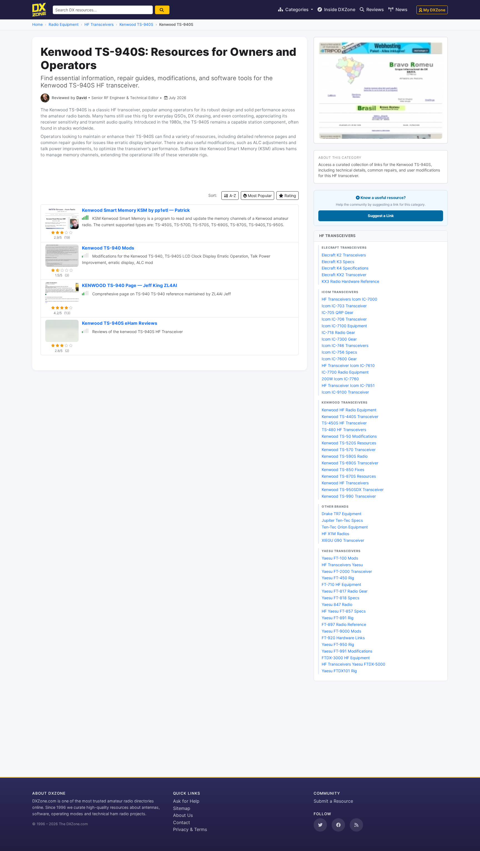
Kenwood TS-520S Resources (349, 442)
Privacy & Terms (190, 829)
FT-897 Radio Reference (344, 624)
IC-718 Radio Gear (338, 332)
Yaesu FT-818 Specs (340, 597)
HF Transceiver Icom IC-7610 (348, 365)
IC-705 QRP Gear (337, 312)
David (81, 97)
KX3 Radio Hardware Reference (350, 281)
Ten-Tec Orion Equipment (345, 527)
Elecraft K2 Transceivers (344, 255)
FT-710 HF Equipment (341, 584)
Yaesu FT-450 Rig (338, 577)
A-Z (232, 195)
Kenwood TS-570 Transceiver (349, 449)
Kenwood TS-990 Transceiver (349, 496)
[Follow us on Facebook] (338, 825)
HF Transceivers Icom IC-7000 (349, 299)
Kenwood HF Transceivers (345, 482)
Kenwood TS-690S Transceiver (350, 462)
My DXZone (434, 9)
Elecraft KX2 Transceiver (344, 274)
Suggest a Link (381, 215)
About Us (183, 815)
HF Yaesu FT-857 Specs (344, 611)
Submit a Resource (333, 801)
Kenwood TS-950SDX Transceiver (353, 489)
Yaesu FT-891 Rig (338, 617)
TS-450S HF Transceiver (344, 423)
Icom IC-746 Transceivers (345, 345)
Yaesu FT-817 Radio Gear (345, 591)
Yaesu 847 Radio (337, 604)
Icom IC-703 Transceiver (344, 305)
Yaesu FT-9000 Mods (341, 631)
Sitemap (181, 808)
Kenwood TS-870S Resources (349, 476)
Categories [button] (297, 9)
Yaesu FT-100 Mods (340, 558)
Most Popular (259, 195)
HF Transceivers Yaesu (342, 564)
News (401, 9)
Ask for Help (186, 801)
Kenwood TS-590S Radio (345, 456)
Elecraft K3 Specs (338, 261)
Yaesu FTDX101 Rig (339, 670)
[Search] (162, 10)
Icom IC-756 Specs (339, 352)
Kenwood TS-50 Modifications (349, 436)
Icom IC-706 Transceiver (344, 319)
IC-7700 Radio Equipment (345, 372)
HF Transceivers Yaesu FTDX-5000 (353, 664)
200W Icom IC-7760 (340, 378)
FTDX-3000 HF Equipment (346, 657)
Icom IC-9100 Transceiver (345, 392)
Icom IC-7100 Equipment (344, 325)
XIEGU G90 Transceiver (343, 540)
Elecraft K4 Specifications (345, 268)
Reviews (374, 9)
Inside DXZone (339, 9)
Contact (181, 822)
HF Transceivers (99, 24)
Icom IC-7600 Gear (339, 358)
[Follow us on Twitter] (320, 825)
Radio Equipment (64, 24)
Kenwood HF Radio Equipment (349, 409)
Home (37, 24)
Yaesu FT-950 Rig (338, 644)
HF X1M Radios (335, 533)
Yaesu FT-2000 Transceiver (347, 571)
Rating (289, 195)
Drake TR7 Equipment (341, 513)
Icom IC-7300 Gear (339, 339)
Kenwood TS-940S (136, 24)
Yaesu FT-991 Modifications (347, 651)
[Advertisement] (170, 174)
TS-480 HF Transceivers (344, 429)
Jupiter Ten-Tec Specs (342, 520)
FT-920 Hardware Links (343, 637)
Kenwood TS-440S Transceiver (350, 416)
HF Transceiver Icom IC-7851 (348, 385)
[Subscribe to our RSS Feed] (356, 825)
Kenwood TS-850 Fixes (343, 469)
